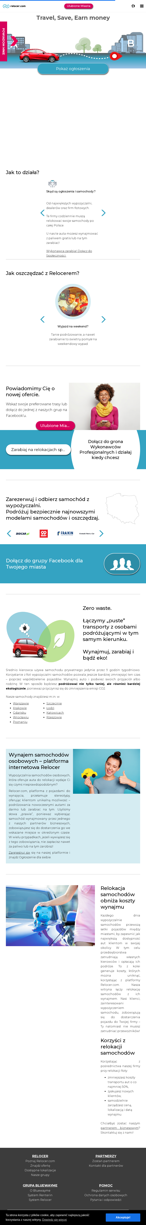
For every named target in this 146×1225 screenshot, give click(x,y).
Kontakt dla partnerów (106, 1165)
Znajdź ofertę (40, 1165)
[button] (42, 213)
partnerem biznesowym (120, 1128)
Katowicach (55, 712)
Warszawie (21, 703)
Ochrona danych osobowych (105, 1195)
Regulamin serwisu (106, 1190)
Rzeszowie (54, 717)
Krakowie (20, 708)
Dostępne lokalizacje (40, 1170)
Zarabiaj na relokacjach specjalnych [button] (41, 449)
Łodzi (50, 708)
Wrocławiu (21, 717)
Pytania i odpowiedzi (105, 1200)
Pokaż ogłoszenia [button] (73, 68)
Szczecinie (54, 703)
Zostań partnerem (106, 1161)
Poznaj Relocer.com (40, 1161)
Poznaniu (20, 722)
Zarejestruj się (19, 852)
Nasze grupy (40, 1175)
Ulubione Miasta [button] (78, 6)
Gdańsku (19, 712)
